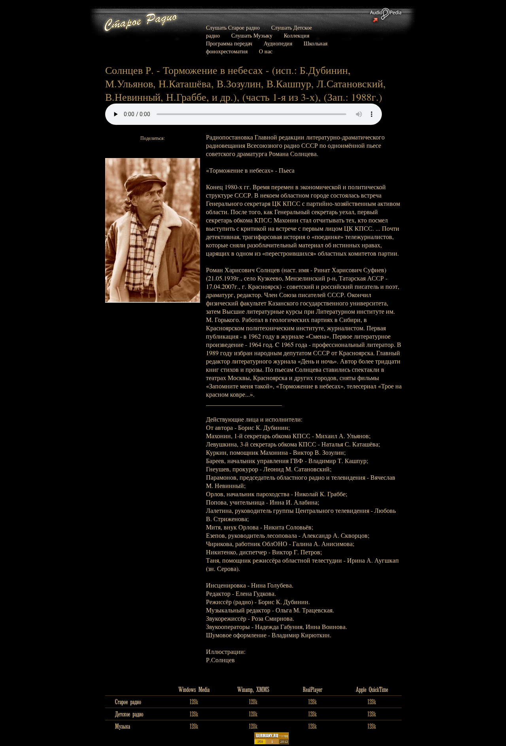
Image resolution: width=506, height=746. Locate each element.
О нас (265, 51)
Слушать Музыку (251, 35)
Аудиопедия (278, 43)
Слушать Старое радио (233, 27)
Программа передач (229, 43)
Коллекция (296, 35)
